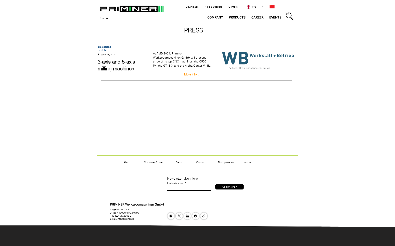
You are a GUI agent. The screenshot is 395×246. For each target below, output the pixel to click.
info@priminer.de (125, 218)
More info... (191, 74)
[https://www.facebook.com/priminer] (170, 216)
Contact (233, 6)
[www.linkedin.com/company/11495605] (187, 216)
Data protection (226, 162)
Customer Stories (153, 162)
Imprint (247, 162)
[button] (289, 16)
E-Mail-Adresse (175, 183)
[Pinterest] (195, 216)
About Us (128, 162)
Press (179, 162)
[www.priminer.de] (203, 216)
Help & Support (213, 6)
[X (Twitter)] (179, 216)
